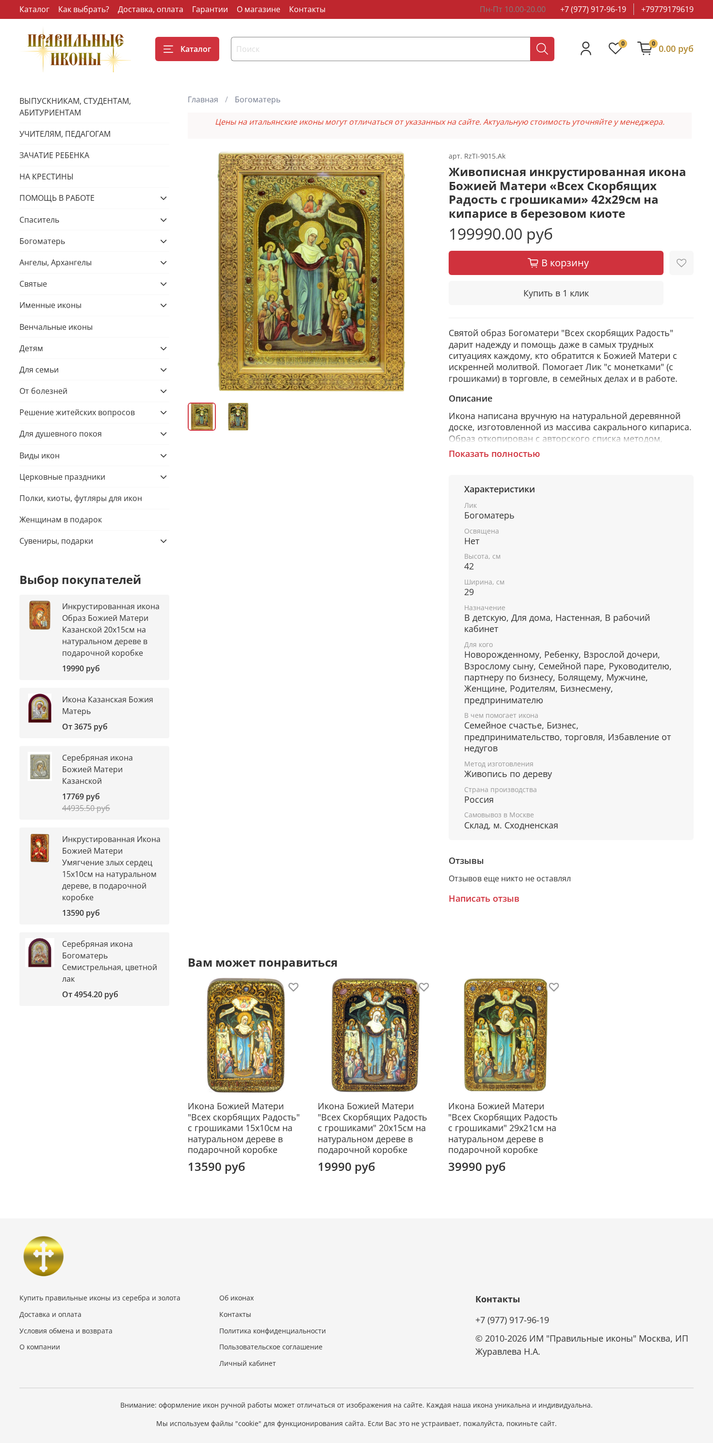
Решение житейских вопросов (77, 412)
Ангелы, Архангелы (55, 262)
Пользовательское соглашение (271, 1346)
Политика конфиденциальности (272, 1330)
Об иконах (236, 1297)
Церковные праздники (62, 476)
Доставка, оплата (150, 9)
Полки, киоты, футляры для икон (80, 498)
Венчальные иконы (56, 327)
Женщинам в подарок (60, 519)
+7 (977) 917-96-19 (593, 9)
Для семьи (39, 369)
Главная (203, 99)
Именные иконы (50, 305)
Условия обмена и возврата (66, 1330)
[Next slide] (417, 272)
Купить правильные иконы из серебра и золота (99, 1297)
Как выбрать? (83, 9)
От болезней (43, 391)
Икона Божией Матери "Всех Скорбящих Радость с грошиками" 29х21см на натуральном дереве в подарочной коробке (503, 1127)
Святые (33, 283)
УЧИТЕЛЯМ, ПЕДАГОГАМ (65, 134)
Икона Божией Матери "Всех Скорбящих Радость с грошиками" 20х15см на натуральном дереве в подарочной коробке (373, 1127)
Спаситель (39, 219)
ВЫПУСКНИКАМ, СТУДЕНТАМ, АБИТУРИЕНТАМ (75, 107)
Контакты (307, 9)
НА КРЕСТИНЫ (46, 176)
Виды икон (39, 455)
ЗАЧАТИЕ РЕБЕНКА (54, 155)
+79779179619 (667, 9)
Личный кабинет (247, 1363)
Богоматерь (257, 99)
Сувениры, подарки (56, 540)
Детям (31, 348)
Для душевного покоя (60, 433)
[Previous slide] (203, 272)
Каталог (34, 9)
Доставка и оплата (50, 1314)
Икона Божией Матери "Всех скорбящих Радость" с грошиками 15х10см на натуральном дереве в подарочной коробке (244, 1127)
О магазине (258, 9)
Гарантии (210, 9)
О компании (39, 1346)
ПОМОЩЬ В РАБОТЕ (57, 198)
